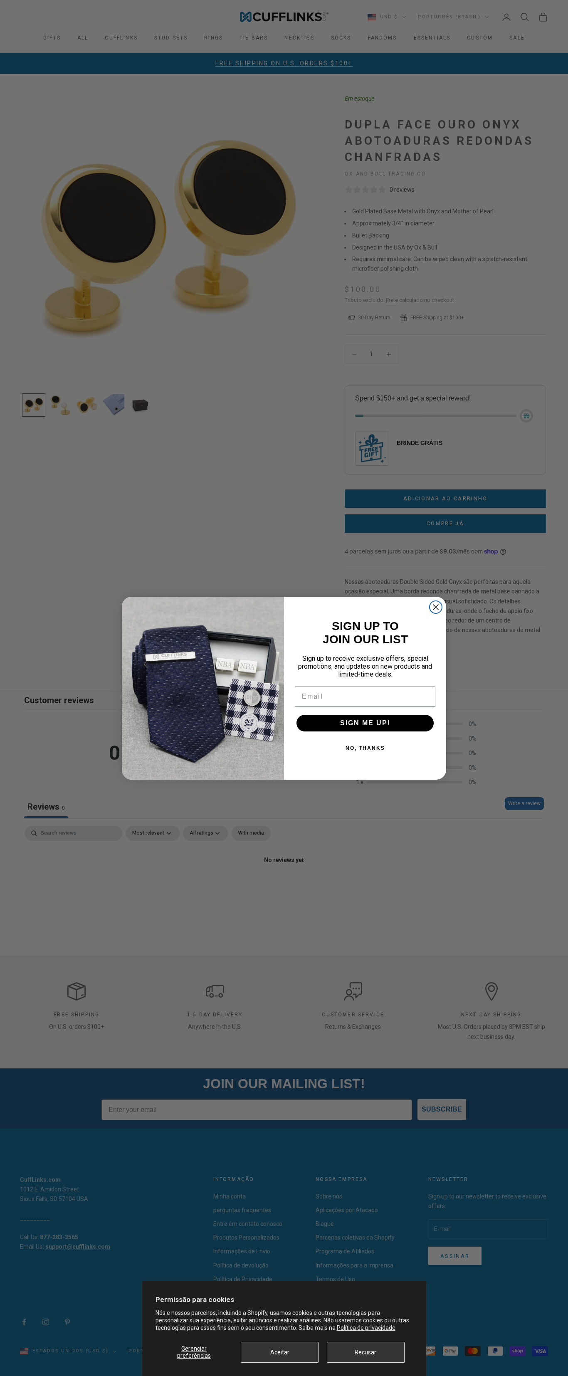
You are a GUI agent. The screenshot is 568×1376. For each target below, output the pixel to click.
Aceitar (279, 1352)
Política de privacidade (366, 1327)
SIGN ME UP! (365, 722)
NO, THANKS (365, 748)
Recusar (365, 1352)
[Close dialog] (436, 607)
